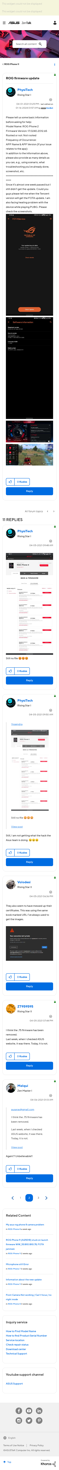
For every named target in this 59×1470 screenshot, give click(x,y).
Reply (29, 491)
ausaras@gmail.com (22, 1109)
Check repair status (17, 1344)
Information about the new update (24, 1279)
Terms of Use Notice (13, 1445)
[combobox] (29, 44)
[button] (10, 481)
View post (17, 826)
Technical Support (16, 1353)
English (12, 1438)
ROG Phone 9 (14, 1253)
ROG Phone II (11, 64)
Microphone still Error (17, 1264)
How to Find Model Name (21, 1331)
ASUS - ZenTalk (19, 22)
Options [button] (54, 64)
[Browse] (5, 23)
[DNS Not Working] (48, 511)
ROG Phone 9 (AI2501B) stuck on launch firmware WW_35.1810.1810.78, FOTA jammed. (27, 1245)
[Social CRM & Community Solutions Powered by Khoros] (48, 1463)
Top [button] (9, 1462)
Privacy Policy (37, 1445)
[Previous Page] (13, 1198)
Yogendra (16, 724)
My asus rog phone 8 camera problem (25, 1224)
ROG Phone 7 (14, 1269)
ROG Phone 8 (14, 1229)
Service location (15, 1340)
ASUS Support (14, 1383)
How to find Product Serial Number (26, 1335)
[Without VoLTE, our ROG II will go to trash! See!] (54, 511)
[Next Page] (46, 1198)
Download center (16, 1349)
